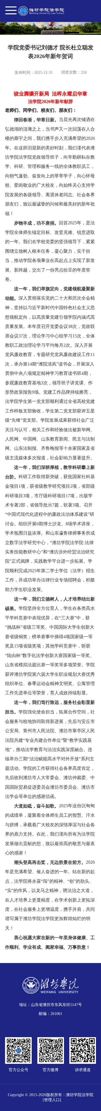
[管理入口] (52, 1100)
